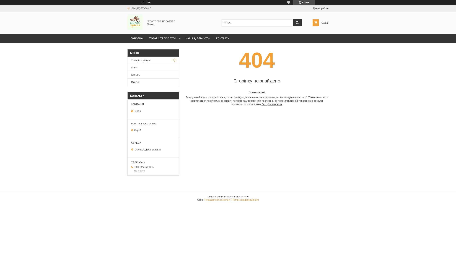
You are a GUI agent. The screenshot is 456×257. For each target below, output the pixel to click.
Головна (137, 38)
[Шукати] (297, 22)
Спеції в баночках (271, 104)
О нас (134, 67)
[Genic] (135, 29)
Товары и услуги (140, 60)
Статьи (135, 82)
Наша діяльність (198, 38)
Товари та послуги (162, 38)
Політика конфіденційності (245, 200)
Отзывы (135, 74)
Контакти (222, 38)
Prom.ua (245, 196)
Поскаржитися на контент (217, 200)
